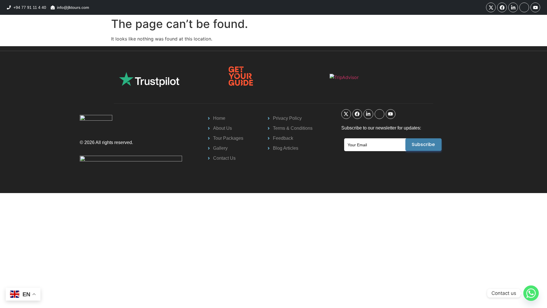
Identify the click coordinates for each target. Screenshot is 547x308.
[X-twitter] (491, 7)
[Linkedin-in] (513, 7)
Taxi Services (214, 32)
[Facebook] (502, 7)
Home (140, 32)
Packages (169, 32)
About (323, 32)
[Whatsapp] (531, 293)
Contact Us (355, 32)
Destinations (290, 32)
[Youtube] (535, 7)
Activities (252, 32)
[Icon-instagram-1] (524, 7)
